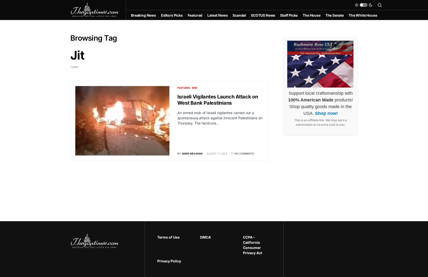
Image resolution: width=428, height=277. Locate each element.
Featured (183, 87)
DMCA (205, 237)
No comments (244, 153)
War (194, 87)
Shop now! (326, 113)
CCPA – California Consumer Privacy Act (252, 245)
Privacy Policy (169, 261)
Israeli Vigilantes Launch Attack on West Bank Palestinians (217, 100)
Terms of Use (168, 237)
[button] (364, 5)
